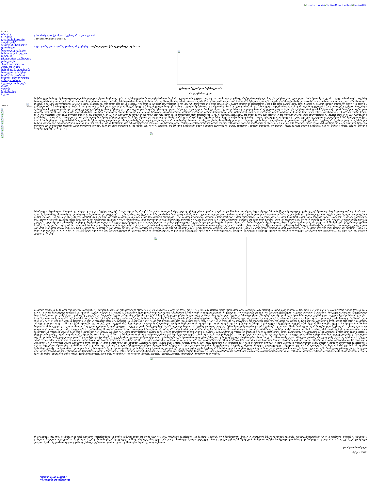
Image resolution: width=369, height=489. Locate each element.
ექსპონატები (8, 47)
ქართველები (8, 61)
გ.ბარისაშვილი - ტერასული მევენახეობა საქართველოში (65, 35)
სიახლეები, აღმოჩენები (14, 72)
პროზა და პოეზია (10, 67)
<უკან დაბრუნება (43, 46)
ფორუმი (5, 88)
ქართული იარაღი (11, 80)
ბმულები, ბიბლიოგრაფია (15, 78)
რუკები (5, 94)
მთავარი (6, 34)
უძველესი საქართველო (14, 45)
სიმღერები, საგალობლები (15, 69)
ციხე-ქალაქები (9, 42)
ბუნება (4, 86)
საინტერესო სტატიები (13, 75)
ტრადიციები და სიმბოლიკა (16, 58)
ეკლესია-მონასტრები (13, 39)
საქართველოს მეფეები (14, 53)
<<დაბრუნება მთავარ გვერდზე (71, 46)
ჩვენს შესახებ (8, 91)
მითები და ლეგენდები (13, 50)
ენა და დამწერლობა (12, 64)
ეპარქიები (6, 36)
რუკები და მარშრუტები (13, 83)
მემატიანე (6, 56)
